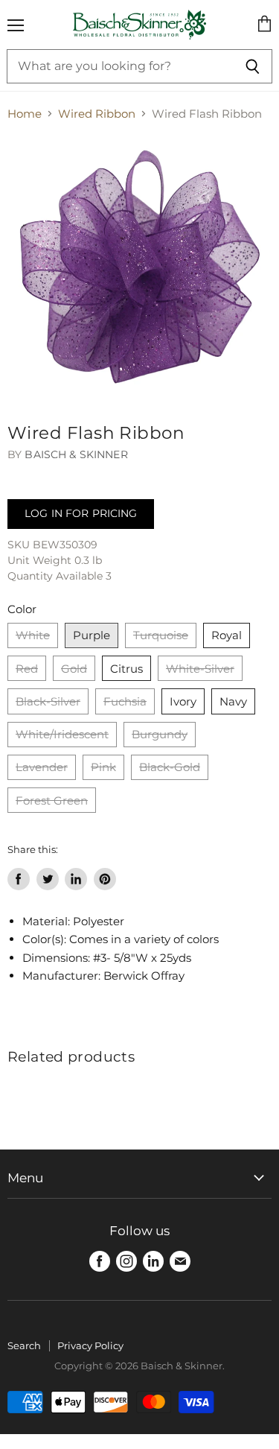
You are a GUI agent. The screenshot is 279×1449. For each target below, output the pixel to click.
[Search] (252, 66)
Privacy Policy (90, 1345)
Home (24, 113)
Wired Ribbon (96, 113)
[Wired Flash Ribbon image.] (139, 268)
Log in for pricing (81, 513)
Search (24, 1345)
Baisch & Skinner (76, 454)
